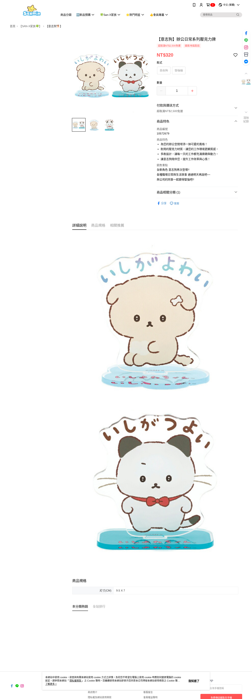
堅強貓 (179, 70)
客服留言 (148, 692)
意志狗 (164, 70)
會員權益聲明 (150, 697)
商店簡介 (92, 692)
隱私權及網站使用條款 (99, 697)
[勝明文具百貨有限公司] (32, 10)
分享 (164, 203)
